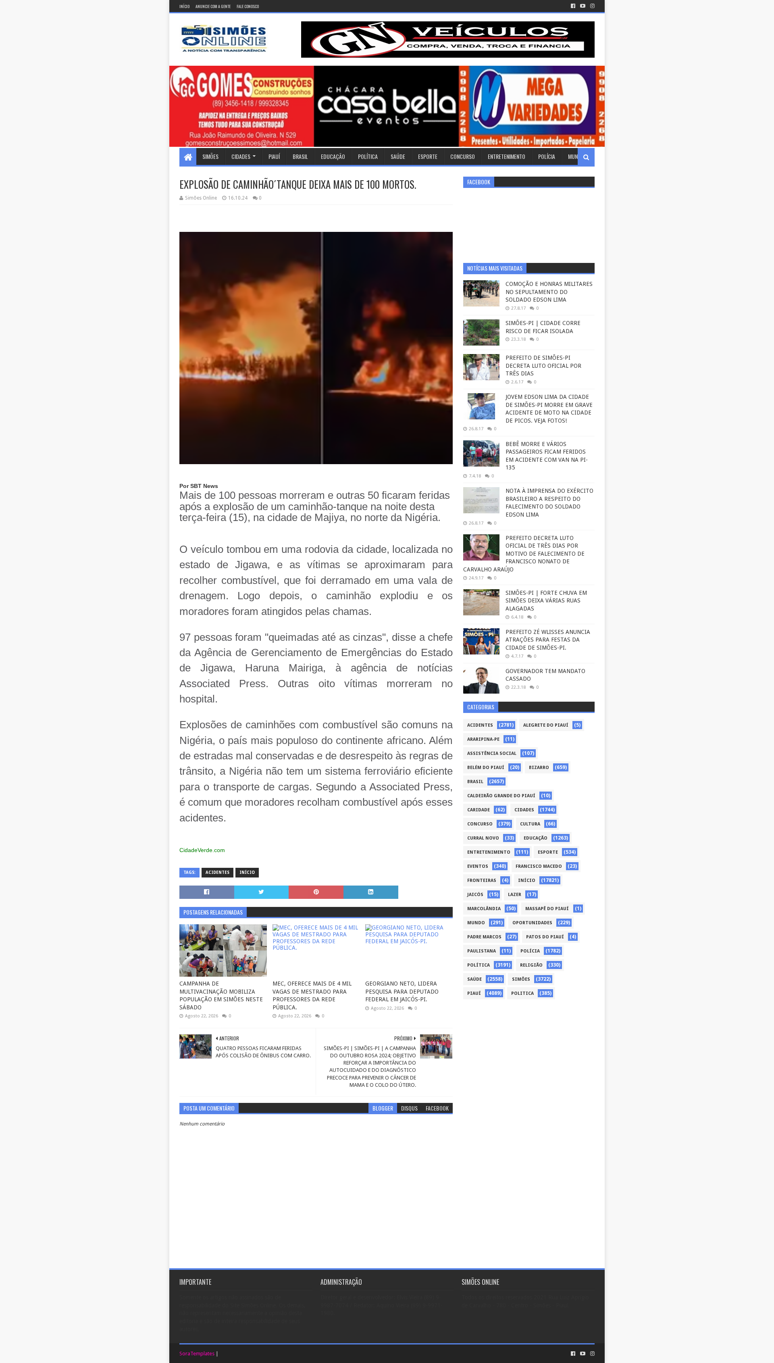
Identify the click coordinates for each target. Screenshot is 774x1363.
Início (184, 6)
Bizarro (539, 767)
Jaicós (475, 894)
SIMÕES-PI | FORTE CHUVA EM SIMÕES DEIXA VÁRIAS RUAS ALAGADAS (546, 601)
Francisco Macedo (539, 866)
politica (522, 993)
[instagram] (592, 6)
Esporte (427, 156)
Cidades (240, 156)
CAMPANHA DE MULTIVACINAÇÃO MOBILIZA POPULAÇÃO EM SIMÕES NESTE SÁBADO (221, 995)
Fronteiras (481, 880)
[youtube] (582, 6)
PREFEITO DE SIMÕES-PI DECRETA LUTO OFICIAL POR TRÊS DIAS (543, 365)
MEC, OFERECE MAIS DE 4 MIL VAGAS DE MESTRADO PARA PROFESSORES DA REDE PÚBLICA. (312, 995)
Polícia (546, 156)
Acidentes (217, 872)
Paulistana (481, 951)
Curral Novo (483, 838)
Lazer (514, 894)
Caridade (478, 810)
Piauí (274, 156)
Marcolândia (484, 908)
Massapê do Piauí (547, 908)
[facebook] (573, 6)
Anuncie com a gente (213, 6)
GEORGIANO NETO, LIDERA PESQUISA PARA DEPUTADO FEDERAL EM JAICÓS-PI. (402, 991)
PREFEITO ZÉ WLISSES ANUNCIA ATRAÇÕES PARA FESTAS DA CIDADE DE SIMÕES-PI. (548, 640)
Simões (210, 156)
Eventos (477, 866)
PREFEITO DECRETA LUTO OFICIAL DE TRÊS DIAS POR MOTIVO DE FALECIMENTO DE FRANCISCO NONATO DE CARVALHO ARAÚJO (524, 554)
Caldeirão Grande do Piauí (501, 795)
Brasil (300, 156)
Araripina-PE (483, 739)
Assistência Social (491, 753)
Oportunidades (532, 922)
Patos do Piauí (545, 937)
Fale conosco (248, 6)
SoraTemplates (196, 1353)
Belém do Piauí (485, 767)
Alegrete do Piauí (545, 725)
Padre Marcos (484, 937)
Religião (531, 965)
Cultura (530, 824)
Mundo (576, 156)
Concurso (462, 156)
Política (368, 156)
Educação (333, 156)
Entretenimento (506, 156)
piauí (474, 993)
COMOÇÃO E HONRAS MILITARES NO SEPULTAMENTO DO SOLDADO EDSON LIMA (549, 292)
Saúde (398, 156)
